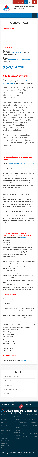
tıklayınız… (23, 237)
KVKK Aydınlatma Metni (25, 417)
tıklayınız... (23, 360)
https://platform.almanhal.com (21, 164)
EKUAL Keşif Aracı (9, 394)
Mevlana (26, 428)
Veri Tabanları (8, 385)
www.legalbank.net (9, 83)
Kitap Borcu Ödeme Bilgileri (12, 376)
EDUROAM (17, 433)
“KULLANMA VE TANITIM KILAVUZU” (14, 68)
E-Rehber (17, 430)
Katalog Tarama (8, 381)
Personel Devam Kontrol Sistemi (16, 424)
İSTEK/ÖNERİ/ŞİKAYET (11, 389)
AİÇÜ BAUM (21, 453)
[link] (14, 68)
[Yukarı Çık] (21, 406)
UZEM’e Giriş (33, 420)
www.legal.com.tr (27, 80)
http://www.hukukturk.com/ (19, 60)
